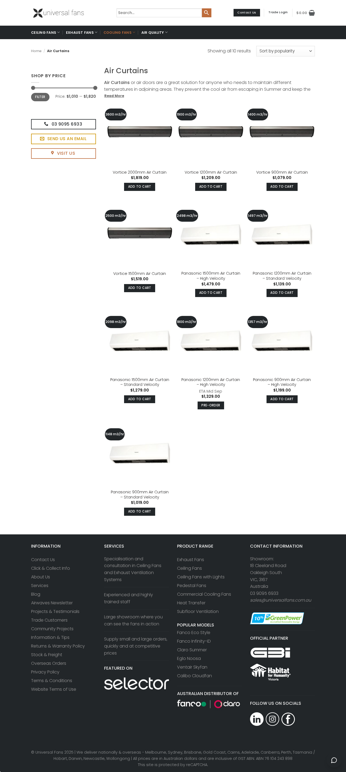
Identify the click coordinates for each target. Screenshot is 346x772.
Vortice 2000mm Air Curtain (140, 172)
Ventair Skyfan (192, 667)
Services (39, 585)
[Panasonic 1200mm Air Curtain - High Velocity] (211, 341)
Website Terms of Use (53, 689)
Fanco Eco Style (193, 632)
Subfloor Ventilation (198, 611)
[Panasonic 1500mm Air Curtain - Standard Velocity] (140, 341)
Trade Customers (49, 620)
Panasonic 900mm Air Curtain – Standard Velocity (140, 495)
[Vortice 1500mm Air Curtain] (140, 235)
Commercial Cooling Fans (204, 594)
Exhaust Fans (190, 560)
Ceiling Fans (189, 568)
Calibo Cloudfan (194, 676)
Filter (40, 97)
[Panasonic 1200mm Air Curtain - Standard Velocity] (282, 235)
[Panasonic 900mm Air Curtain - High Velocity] (282, 341)
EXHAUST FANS (80, 32)
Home (36, 51)
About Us (40, 577)
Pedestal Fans (191, 585)
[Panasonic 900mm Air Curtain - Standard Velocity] (140, 453)
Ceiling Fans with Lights (201, 577)
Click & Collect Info (50, 568)
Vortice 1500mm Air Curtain (139, 273)
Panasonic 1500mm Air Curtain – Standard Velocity (139, 382)
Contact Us (43, 560)
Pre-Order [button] (210, 405)
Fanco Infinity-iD (194, 641)
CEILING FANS (43, 32)
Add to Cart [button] (139, 186)
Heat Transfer (191, 603)
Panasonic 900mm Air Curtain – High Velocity (282, 382)
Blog (35, 594)
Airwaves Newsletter (52, 603)
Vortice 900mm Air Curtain (282, 172)
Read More (114, 95)
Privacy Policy (45, 672)
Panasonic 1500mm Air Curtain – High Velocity (210, 276)
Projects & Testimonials (55, 611)
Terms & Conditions (51, 680)
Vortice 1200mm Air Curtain (211, 172)
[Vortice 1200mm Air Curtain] (211, 133)
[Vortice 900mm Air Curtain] (282, 133)
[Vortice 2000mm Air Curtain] (140, 133)
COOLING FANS (118, 32)
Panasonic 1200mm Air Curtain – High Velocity (210, 382)
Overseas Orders (48, 663)
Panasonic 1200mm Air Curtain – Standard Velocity (282, 276)
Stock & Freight (46, 655)
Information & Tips (50, 637)
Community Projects (52, 629)
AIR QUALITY (152, 32)
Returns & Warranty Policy (58, 646)
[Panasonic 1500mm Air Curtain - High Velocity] (211, 235)
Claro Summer (192, 650)
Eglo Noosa (189, 658)
